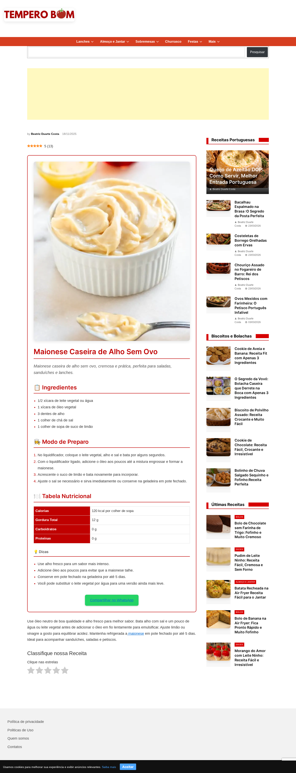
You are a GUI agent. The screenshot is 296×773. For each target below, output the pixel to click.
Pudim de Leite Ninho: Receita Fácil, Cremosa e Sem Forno (249, 562)
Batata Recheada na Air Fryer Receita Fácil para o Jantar (251, 593)
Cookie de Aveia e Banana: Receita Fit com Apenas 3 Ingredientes (251, 356)
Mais (216, 43)
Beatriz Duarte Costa (45, 133)
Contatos (14, 747)
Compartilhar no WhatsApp (112, 600)
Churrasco (173, 41)
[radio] (31, 671)
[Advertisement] (148, 94)
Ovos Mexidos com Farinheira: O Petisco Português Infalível (251, 305)
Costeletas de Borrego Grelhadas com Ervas (251, 240)
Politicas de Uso (20, 730)
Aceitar (128, 767)
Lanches (86, 43)
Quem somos (18, 738)
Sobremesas (149, 43)
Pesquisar (257, 52)
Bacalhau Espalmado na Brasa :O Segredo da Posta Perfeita (249, 209)
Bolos (239, 517)
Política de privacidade (25, 722)
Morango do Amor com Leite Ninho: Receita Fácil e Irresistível (250, 658)
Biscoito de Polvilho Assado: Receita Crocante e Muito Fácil (252, 417)
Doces (239, 549)
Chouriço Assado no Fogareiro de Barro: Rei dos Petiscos (249, 272)
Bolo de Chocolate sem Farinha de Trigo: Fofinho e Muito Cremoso (250, 530)
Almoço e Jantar (116, 43)
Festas (196, 43)
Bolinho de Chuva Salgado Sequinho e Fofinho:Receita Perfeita (251, 477)
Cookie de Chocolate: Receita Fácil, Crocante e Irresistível (251, 447)
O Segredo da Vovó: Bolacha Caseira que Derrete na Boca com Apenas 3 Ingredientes (251, 388)
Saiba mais (109, 767)
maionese (135, 634)
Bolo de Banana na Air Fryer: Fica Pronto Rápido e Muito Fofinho (250, 625)
